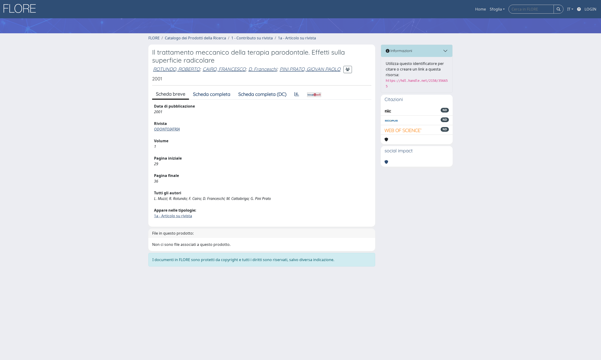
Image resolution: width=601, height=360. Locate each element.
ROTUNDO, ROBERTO (176, 69)
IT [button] (568, 9)
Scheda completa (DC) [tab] (262, 94)
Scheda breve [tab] (170, 94)
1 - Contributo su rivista (252, 38)
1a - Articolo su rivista (297, 38)
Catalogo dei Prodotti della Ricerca (195, 38)
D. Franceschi (262, 69)
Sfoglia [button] (496, 9)
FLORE (154, 38)
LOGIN (590, 9)
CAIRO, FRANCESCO (224, 69)
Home (480, 9)
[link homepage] (21, 9)
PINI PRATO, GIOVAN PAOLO (310, 69)
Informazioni (400, 50)
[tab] (296, 94)
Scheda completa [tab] (211, 94)
